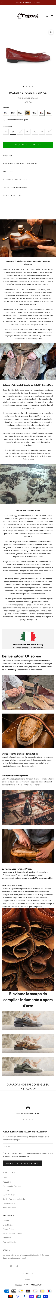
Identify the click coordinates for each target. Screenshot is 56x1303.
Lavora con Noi (9, 1203)
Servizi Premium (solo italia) (14, 1199)
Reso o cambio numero (12, 1233)
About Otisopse (9, 1182)
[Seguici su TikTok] (17, 1266)
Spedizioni (7, 1238)
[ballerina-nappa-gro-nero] (20, 113)
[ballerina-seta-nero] (27, 113)
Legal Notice (8, 1225)
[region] (28, 1110)
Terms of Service (10, 1242)
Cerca (5, 1177)
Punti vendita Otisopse (12, 1186)
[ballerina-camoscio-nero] (13, 113)
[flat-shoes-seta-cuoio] (49, 113)
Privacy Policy (8, 1229)
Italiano (26, 1274)
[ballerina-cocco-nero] (34, 113)
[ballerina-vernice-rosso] (41, 113)
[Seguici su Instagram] (10, 1266)
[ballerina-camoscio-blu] (6, 113)
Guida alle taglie (9, 1195)
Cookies (6, 1220)
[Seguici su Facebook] (4, 1266)
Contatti (6, 1190)
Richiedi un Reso (9, 1207)
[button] (15, 119)
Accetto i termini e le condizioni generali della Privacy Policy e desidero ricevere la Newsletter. (28, 1155)
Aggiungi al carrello (28, 145)
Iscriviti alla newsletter (22, 1163)
